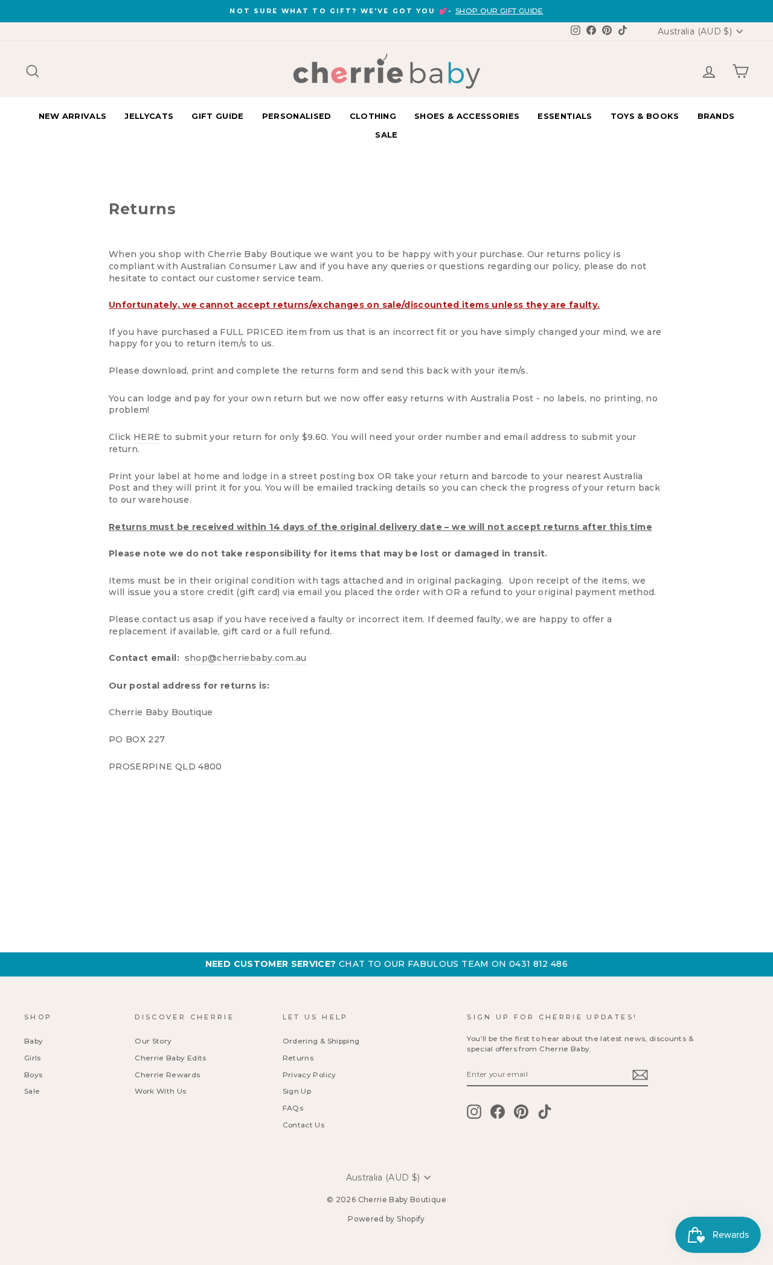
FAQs (293, 1107)
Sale (32, 1090)
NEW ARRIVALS (73, 116)
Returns (298, 1057)
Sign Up (297, 1090)
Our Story (153, 1040)
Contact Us (304, 1124)
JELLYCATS (148, 116)
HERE (146, 437)
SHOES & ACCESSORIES (466, 116)
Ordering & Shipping (321, 1040)
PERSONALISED (297, 116)
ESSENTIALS (564, 116)
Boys (33, 1074)
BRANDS (716, 116)
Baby (33, 1040)
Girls (32, 1057)
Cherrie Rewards (167, 1074)
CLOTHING (373, 116)
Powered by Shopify (386, 1218)
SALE (386, 134)
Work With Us (160, 1090)
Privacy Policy (309, 1074)
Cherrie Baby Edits (170, 1057)
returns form (330, 370)
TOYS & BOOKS (645, 116)
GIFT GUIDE (217, 116)
